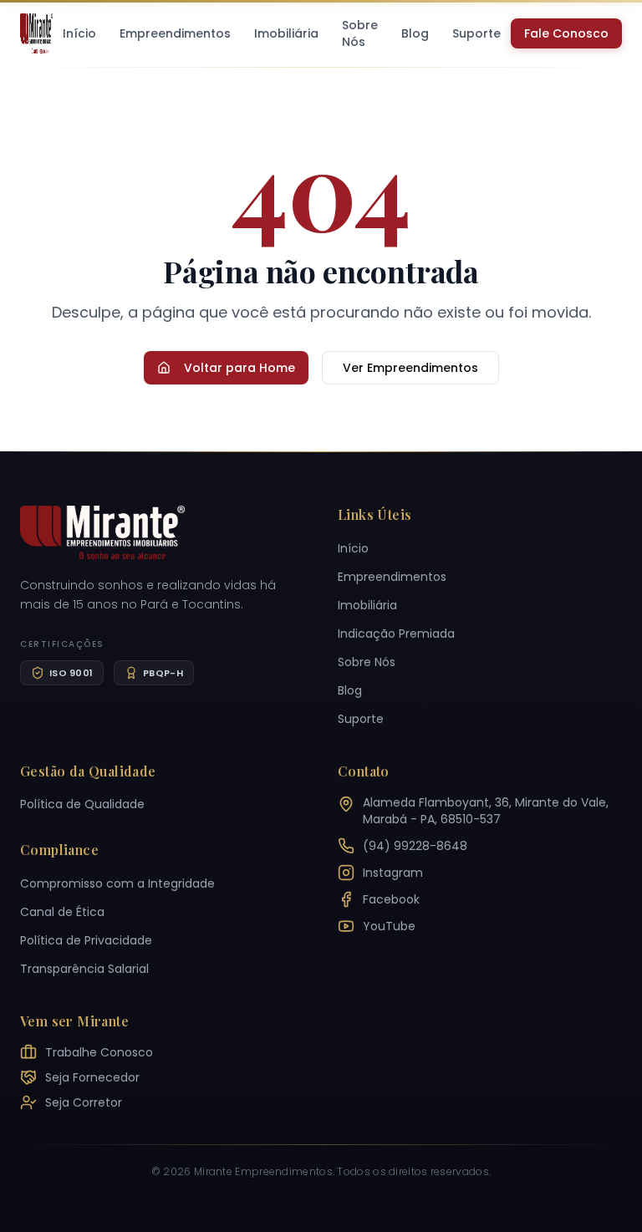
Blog (415, 33)
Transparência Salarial (84, 968)
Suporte (476, 33)
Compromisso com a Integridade (117, 883)
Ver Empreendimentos (410, 367)
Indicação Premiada (396, 633)
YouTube (389, 926)
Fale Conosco (566, 33)
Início (79, 33)
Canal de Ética (62, 912)
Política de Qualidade (82, 804)
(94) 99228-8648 (415, 845)
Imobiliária (286, 33)
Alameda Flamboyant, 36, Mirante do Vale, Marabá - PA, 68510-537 (486, 810)
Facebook (391, 899)
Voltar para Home (239, 367)
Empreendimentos (175, 33)
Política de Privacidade (86, 940)
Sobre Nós (360, 33)
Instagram (393, 872)
